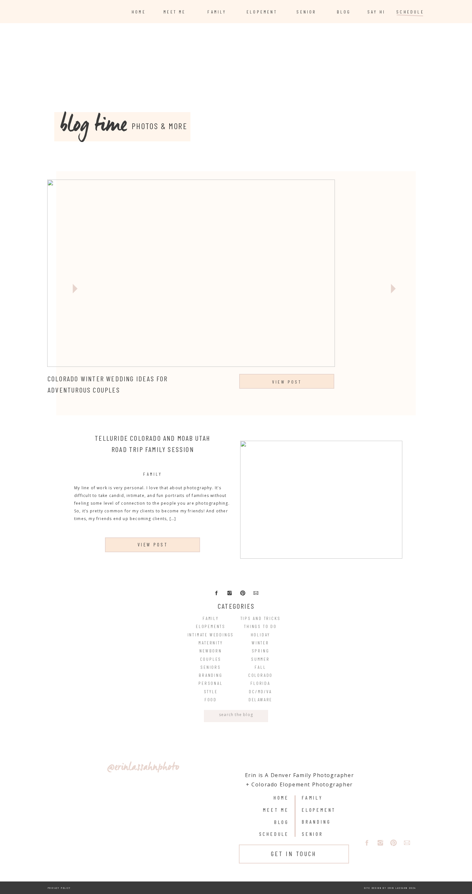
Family (152, 474)
